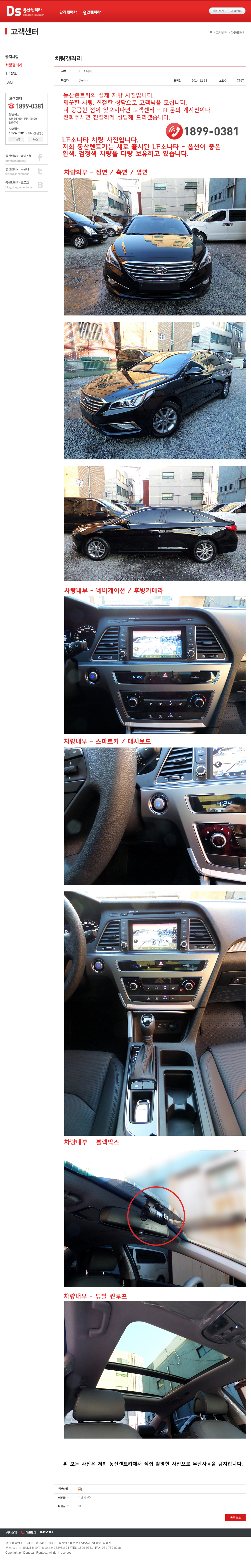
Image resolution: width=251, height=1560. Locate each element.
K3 (79, 1506)
